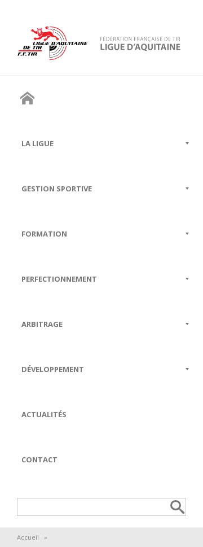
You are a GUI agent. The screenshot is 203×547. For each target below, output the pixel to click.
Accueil (28, 537)
